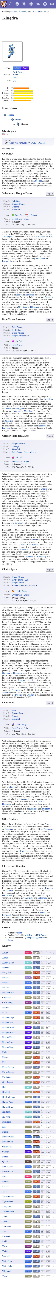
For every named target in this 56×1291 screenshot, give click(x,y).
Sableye (41, 236)
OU (17, 143)
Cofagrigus (42, 898)
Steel (28, 1067)
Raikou (19, 295)
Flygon (22, 851)
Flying (28, 977)
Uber (11, 143)
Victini (23, 544)
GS (15, 11)
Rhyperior (18, 695)
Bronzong (49, 297)
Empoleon (37, 181)
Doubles (23, 143)
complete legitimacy (35, 937)
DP (24, 11)
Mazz (13, 148)
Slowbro (18, 523)
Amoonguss (7, 236)
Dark (28, 1161)
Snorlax (7, 409)
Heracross (29, 295)
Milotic (30, 898)
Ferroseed (6, 261)
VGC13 (32, 143)
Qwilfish (30, 695)
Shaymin (21, 680)
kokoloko (29, 935)
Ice (28, 962)
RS (20, 11)
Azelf (30, 680)
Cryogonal (22, 307)
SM (39, 11)
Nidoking (6, 673)
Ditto (20, 917)
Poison (28, 1002)
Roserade (42, 426)
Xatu (51, 236)
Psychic (28, 952)
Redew (11, 940)
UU (14, 81)
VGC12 (41, 143)
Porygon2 (19, 409)
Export (50, 193)
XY (34, 11)
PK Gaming (42, 935)
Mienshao (28, 411)
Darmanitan (34, 544)
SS (43, 11)
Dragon (25, 68)
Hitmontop (34, 307)
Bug (28, 1201)
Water (17, 68)
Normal (28, 957)
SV (47, 11)
